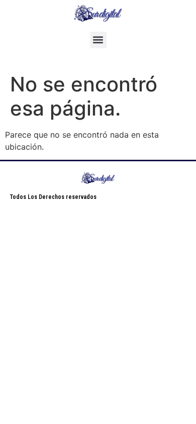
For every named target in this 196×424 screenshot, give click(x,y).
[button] (98, 40)
